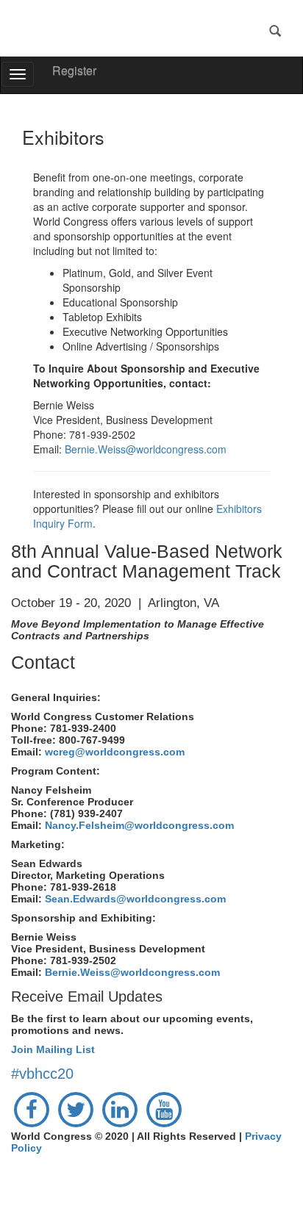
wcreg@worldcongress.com (115, 752)
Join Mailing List (53, 1049)
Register (74, 70)
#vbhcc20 (42, 1074)
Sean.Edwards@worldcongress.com (135, 899)
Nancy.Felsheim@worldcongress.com (139, 825)
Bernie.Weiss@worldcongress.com (146, 449)
